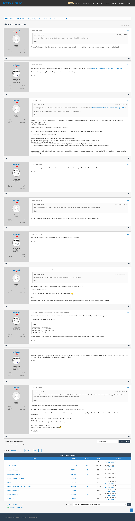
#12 (128, 65)
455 (87, 466)
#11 (128, 30)
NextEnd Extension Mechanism (16, 478)
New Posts (85, 3)
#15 (128, 200)
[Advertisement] (67, 11)
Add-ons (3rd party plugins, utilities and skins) (35, 19)
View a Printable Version (16, 505)
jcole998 (73, 478)
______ (70, 3)
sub (111, 475)
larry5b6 (73, 474)
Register (121, 3)
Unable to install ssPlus (13, 474)
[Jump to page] (40, 450)
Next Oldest (10, 441)
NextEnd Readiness (12, 494)
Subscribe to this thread (16, 507)
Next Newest (18, 441)
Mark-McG (16, 31)
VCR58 (112, 462)
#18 (128, 312)
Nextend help (10, 498)
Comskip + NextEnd (12, 470)
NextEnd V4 (10, 482)
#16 (128, 234)
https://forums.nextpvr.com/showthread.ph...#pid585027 (106, 68)
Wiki (93, 3)
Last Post (107, 462)
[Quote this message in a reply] (128, 58)
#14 (128, 164)
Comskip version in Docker (14, 462)
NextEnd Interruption (13, 490)
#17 (128, 270)
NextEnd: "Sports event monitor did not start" (20, 486)
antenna (73, 486)
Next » (35, 450)
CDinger (73, 498)
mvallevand (16, 65)
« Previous (13, 450)
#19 (128, 352)
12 (87, 470)
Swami (112, 466)
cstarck (73, 462)
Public (19, 19)
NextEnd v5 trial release (13, 466)
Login (128, 3)
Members (100, 3)
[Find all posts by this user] (6, 58)
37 (87, 486)
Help (107, 3)
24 (87, 494)
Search (114, 3)
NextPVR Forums (12, 3)
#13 (128, 100)
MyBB (35, 517)
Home (77, 3)
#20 (128, 387)
